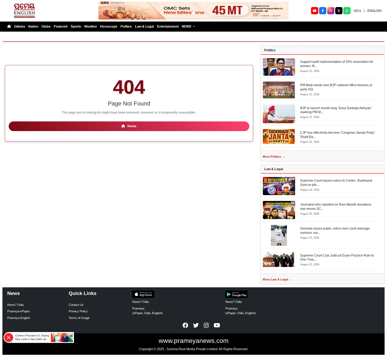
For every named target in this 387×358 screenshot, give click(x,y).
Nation (33, 26)
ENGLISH (374, 10)
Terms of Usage (79, 318)
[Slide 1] (193, 13)
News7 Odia (15, 304)
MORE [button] (187, 26)
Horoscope (108, 26)
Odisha (19, 26)
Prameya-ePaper (18, 311)
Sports (76, 26)
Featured (61, 26)
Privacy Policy (78, 311)
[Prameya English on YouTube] (217, 325)
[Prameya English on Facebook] (185, 325)
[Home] (9, 27)
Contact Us (76, 304)
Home (131, 126)
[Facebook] (322, 10)
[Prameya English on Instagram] (206, 325)
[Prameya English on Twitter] (196, 325)
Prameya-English (18, 318)
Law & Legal (144, 26)
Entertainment (168, 26)
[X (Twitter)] (338, 10)
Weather (90, 26)
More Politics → (274, 156)
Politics (126, 26)
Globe (46, 26)
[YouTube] (314, 10)
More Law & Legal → (277, 279)
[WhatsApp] (347, 10)
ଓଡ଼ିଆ (357, 10)
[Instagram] (330, 10)
